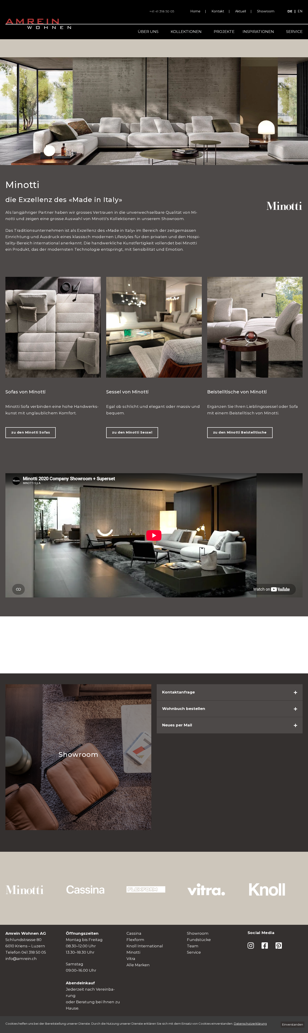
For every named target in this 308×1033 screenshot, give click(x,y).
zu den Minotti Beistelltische (240, 432)
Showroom (265, 11)
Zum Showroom (32, 736)
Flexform (135, 939)
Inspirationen (258, 31)
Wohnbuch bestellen (183, 708)
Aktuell (240, 11)
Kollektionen (186, 31)
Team (192, 946)
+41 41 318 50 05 (161, 11)
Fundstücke (199, 939)
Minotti (133, 952)
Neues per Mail (177, 725)
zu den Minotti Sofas (30, 432)
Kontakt (217, 11)
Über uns (148, 31)
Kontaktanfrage (178, 692)
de (289, 11)
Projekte (224, 31)
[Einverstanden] (292, 1025)
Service (294, 31)
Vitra (130, 958)
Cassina (133, 933)
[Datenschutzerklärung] (250, 1023)
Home (195, 11)
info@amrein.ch (21, 958)
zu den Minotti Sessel (132, 432)
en (300, 11)
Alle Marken (138, 965)
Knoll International (144, 946)
